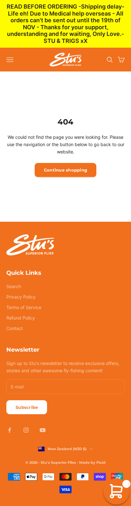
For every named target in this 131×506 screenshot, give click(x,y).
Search (13, 286)
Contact (14, 328)
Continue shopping (65, 169)
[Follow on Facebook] (9, 430)
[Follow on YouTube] (42, 430)
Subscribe (27, 407)
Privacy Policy (21, 297)
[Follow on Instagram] (26, 430)
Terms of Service (23, 307)
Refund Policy (20, 317)
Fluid (101, 462)
